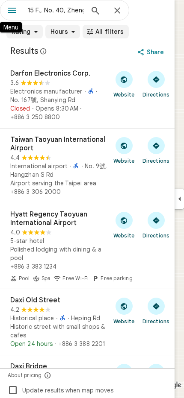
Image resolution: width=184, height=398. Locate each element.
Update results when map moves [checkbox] (60, 390)
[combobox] (55, 10)
